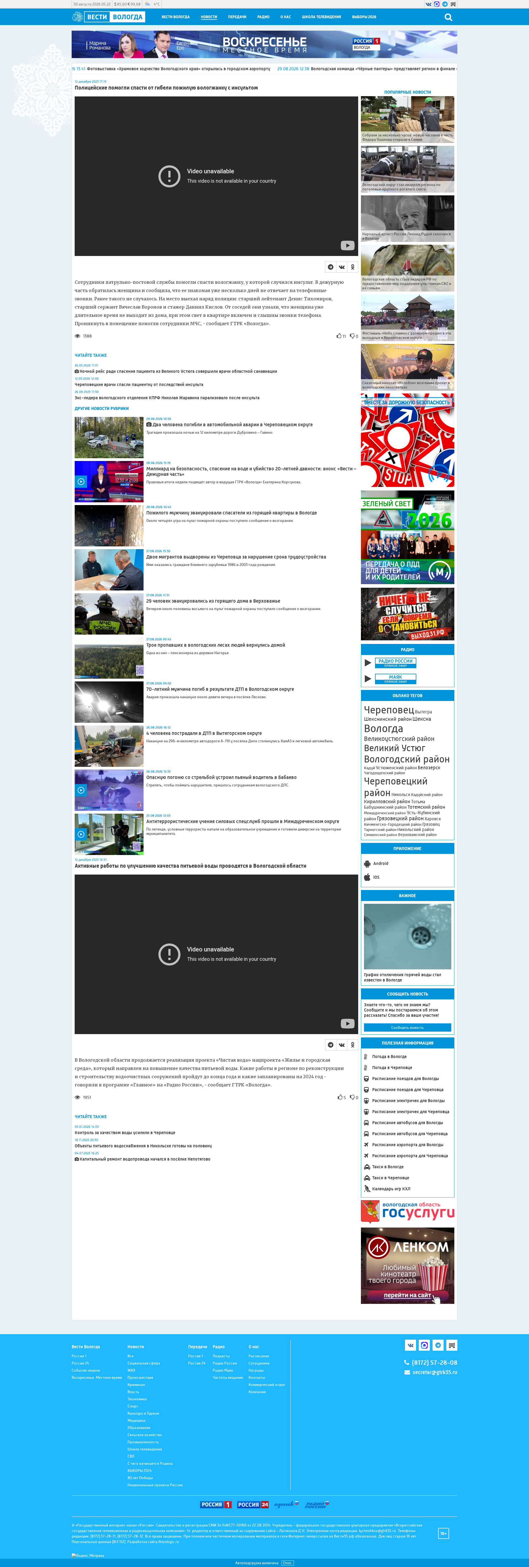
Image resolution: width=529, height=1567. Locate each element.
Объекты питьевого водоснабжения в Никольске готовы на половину (143, 1145)
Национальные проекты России (155, 1485)
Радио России (225, 1363)
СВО (131, 1456)
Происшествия (140, 1377)
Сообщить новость (407, 1027)
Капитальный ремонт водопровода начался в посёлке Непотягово (145, 1159)
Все (131, 1356)
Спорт (133, 1406)
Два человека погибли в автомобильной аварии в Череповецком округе (233, 424)
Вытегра (423, 711)
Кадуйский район (426, 794)
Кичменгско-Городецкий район (393, 824)
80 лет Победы (140, 1478)
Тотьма (418, 801)
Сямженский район (380, 834)
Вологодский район (407, 759)
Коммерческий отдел (267, 1384)
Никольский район (415, 829)
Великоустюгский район (399, 739)
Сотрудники (259, 1363)
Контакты (257, 1377)
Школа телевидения (321, 17)
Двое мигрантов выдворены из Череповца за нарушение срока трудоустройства (236, 557)
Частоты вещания (228, 1377)
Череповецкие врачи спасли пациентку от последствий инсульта (139, 384)
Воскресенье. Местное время (97, 1377)
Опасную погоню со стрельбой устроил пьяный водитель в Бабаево (221, 777)
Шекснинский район (388, 719)
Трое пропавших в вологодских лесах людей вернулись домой (215, 645)
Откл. (287, 1563)
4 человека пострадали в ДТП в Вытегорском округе (204, 733)
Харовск (433, 818)
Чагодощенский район (384, 772)
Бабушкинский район (385, 807)
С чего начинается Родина (150, 1463)
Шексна (421, 719)
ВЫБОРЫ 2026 (364, 17)
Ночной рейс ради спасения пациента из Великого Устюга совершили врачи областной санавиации (178, 371)
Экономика (137, 1399)
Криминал (136, 1384)
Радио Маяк (223, 1370)
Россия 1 (79, 1356)
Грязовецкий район (400, 818)
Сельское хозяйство (145, 1435)
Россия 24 (80, 1363)
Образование (139, 1427)
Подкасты (221, 1356)
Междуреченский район (385, 813)
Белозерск (429, 767)
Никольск (401, 794)
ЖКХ (131, 1370)
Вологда (383, 728)
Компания (257, 1392)
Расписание (259, 1356)
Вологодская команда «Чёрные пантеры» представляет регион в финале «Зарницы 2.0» (299, 68)
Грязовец (431, 824)
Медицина (136, 1420)
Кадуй (369, 767)
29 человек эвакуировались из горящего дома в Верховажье (213, 601)
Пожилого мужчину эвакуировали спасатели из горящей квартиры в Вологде (231, 513)
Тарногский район (380, 829)
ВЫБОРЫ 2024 (140, 1470)
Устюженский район (396, 767)
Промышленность (143, 1442)
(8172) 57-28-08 (434, 1362)
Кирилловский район (387, 801)
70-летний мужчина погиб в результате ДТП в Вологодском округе (220, 689)
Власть (133, 1392)
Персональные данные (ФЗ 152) (98, 1541)
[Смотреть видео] (109, 481)
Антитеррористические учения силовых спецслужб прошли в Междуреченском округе (242, 821)
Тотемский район (426, 807)
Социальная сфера (144, 1363)
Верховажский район (417, 834)
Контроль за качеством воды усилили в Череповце (125, 1132)
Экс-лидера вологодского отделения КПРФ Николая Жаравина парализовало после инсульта (167, 397)
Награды (256, 1370)
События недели (86, 1370)
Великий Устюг (394, 748)
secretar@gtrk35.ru (435, 1372)
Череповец (389, 710)
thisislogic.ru (168, 1541)
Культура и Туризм (143, 1413)
